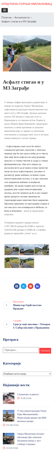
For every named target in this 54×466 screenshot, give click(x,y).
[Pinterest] (30, 286)
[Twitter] (23, 286)
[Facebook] (17, 286)
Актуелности (22, 17)
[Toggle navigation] (4, 10)
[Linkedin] (37, 286)
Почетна (6, 17)
